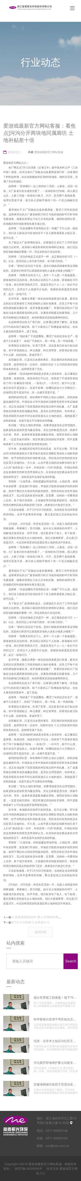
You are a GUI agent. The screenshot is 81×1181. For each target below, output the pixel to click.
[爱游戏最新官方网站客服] (30, 7)
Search (70, 961)
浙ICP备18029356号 (28, 1168)
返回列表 (41, 932)
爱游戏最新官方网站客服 (49, 152)
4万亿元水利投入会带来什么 (31, 922)
